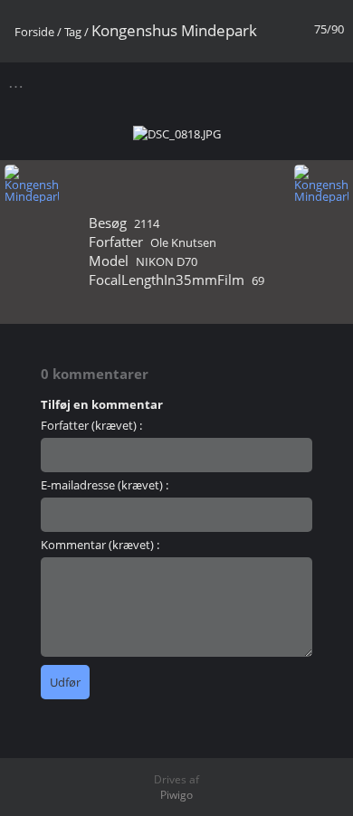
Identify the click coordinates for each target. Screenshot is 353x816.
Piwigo (176, 794)
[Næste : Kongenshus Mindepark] (321, 184)
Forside (34, 32)
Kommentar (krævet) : (100, 544)
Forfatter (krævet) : (91, 425)
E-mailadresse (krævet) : (104, 485)
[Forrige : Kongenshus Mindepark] (32, 184)
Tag (72, 32)
